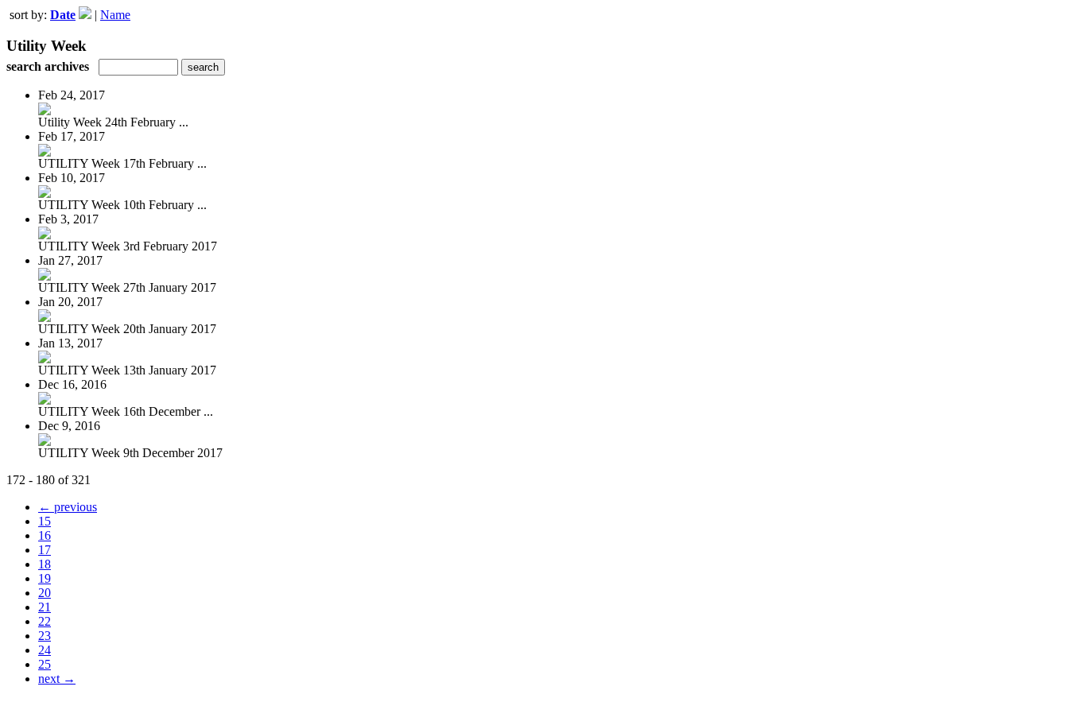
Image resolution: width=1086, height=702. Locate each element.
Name (115, 14)
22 (44, 621)
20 (44, 592)
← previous (67, 507)
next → (57, 678)
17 (44, 550)
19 (44, 578)
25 (44, 664)
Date (63, 14)
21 (44, 607)
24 (44, 650)
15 (44, 521)
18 (44, 564)
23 (44, 635)
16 (44, 535)
